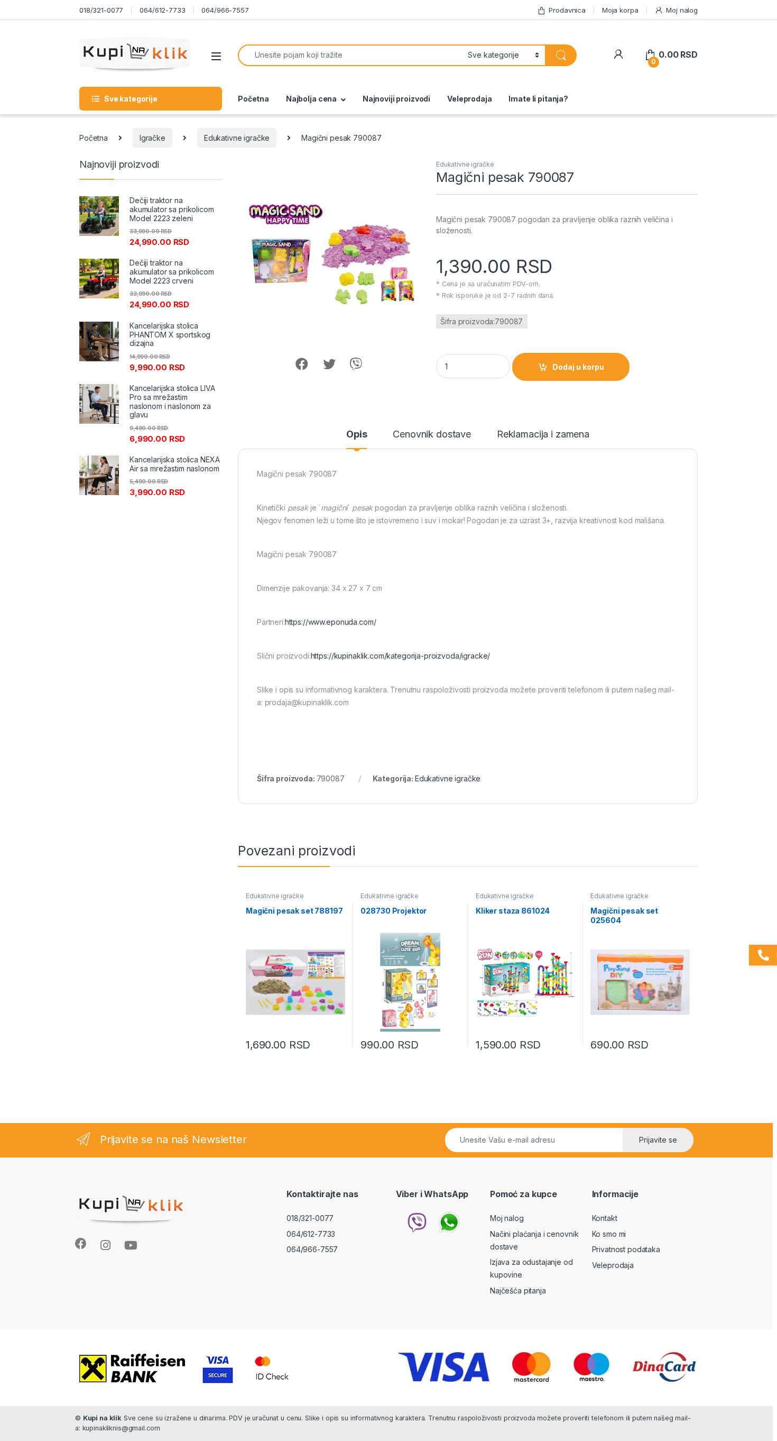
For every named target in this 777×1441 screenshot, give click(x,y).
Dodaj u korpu (578, 366)
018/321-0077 (101, 10)
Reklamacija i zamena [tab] (543, 435)
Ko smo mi (609, 1233)
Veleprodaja (469, 98)
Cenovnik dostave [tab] (432, 435)
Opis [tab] (356, 435)
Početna (253, 98)
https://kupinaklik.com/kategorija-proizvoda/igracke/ (401, 655)
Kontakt (604, 1218)
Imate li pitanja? (538, 98)
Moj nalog (682, 10)
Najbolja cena (311, 98)
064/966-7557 (224, 10)
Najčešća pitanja (518, 1290)
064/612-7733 (162, 10)
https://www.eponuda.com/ (330, 621)
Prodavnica (567, 10)
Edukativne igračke (237, 137)
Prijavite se (658, 1139)
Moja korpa (620, 10)
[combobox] (350, 55)
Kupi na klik (102, 1418)
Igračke (152, 137)
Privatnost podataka (626, 1249)
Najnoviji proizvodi (396, 98)
